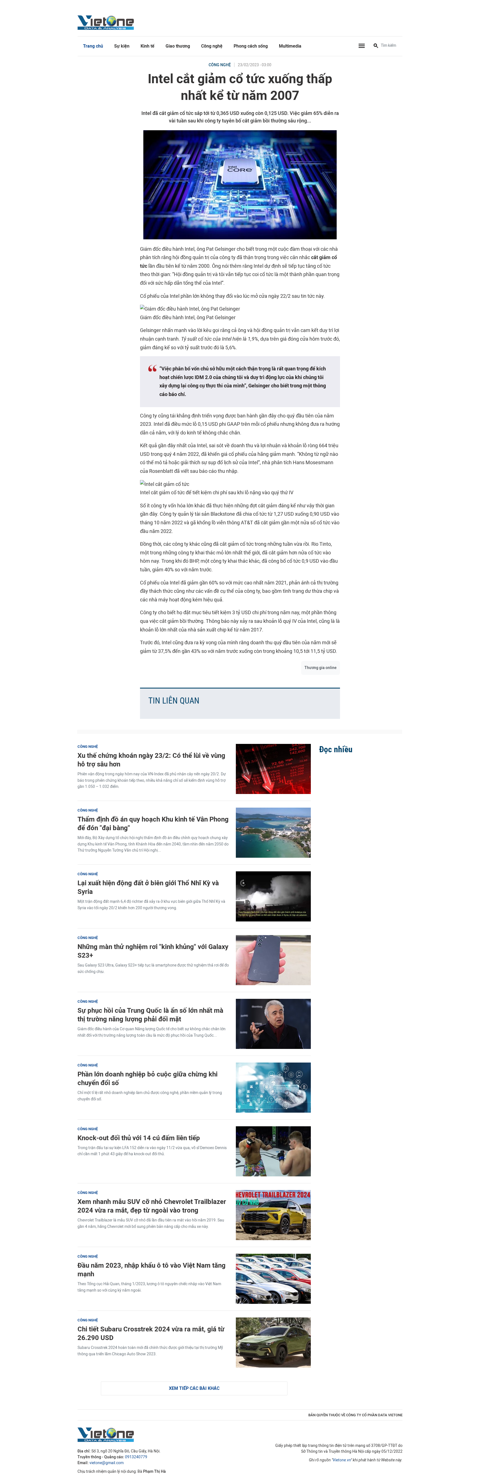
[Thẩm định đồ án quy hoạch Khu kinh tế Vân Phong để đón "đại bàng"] (273, 833)
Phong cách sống (251, 46)
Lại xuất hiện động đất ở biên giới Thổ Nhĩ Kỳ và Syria (148, 887)
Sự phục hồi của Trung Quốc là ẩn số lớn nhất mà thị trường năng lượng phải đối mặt (150, 1014)
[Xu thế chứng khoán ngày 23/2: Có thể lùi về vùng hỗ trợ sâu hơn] (273, 769)
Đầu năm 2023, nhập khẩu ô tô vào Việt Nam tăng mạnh (152, 1269)
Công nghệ (211, 46)
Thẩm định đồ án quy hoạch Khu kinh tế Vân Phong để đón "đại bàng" (153, 823)
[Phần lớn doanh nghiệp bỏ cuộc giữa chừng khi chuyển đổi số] (273, 1088)
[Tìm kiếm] (376, 46)
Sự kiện (121, 46)
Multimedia (290, 46)
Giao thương (178, 46)
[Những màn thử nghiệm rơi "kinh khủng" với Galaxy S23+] (273, 960)
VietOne (107, 22)
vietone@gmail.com (106, 1463)
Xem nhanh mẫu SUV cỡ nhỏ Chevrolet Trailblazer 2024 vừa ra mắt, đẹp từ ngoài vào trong (152, 1206)
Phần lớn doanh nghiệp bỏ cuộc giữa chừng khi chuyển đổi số (148, 1078)
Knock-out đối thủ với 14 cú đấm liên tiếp (139, 1138)
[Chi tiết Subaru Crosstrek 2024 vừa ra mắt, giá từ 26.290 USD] (273, 1342)
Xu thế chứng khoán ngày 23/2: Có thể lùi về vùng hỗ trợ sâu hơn (151, 759)
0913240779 (136, 1457)
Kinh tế (147, 46)
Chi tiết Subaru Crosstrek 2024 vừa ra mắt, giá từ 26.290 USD (151, 1333)
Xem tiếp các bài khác (194, 1388)
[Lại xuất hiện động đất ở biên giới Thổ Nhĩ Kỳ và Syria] (273, 896)
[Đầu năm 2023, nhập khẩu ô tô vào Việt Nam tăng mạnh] (273, 1279)
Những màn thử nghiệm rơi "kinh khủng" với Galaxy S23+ (153, 951)
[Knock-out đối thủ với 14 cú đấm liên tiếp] (273, 1151)
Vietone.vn (342, 1460)
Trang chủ (93, 46)
